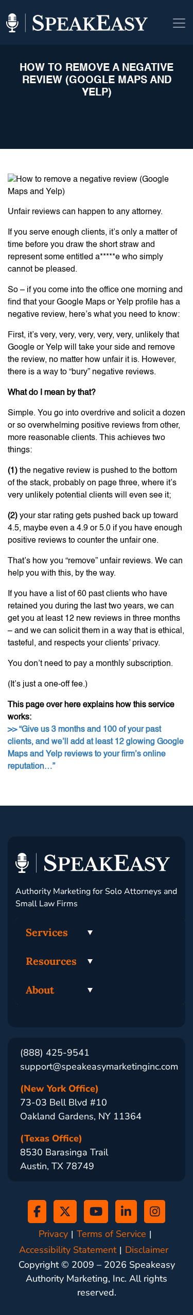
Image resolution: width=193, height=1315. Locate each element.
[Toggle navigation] (179, 23)
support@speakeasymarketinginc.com (99, 1066)
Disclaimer (146, 1250)
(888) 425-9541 (55, 1052)
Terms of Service (111, 1234)
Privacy (53, 1234)
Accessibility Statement (67, 1250)
